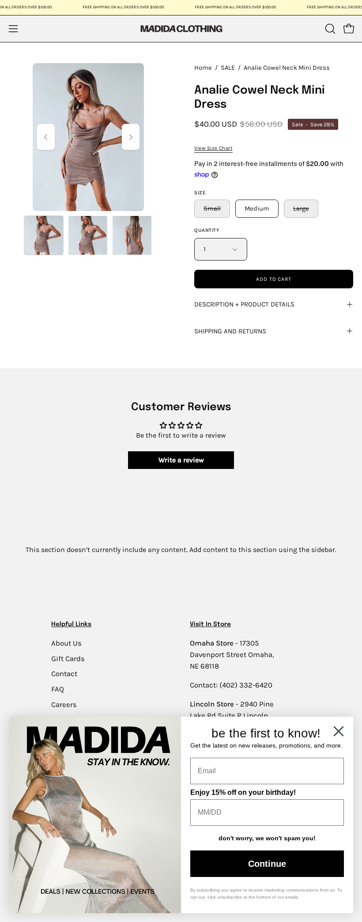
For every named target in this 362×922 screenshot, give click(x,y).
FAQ (57, 689)
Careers (64, 704)
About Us (66, 643)
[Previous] (46, 137)
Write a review (181, 460)
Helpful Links (71, 624)
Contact (64, 673)
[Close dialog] (339, 731)
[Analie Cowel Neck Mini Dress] (44, 235)
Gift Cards (68, 658)
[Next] (131, 137)
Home (203, 68)
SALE (228, 68)
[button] (329, 29)
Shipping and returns (230, 331)
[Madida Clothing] (181, 28)
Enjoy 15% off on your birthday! (243, 792)
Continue (267, 864)
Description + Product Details (244, 304)
